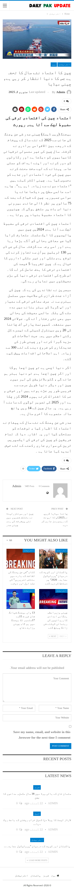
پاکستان (36, 875)
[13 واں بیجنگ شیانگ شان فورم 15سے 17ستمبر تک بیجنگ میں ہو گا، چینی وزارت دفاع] (20, 599)
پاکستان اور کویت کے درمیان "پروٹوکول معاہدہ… (37, 846)
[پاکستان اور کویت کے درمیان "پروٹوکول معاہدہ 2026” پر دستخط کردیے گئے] (53, 559)
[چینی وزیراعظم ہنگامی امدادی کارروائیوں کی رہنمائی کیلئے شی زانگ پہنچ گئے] (53, 599)
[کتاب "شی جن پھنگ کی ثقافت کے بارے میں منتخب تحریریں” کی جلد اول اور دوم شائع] (20, 559)
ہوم (53, 875)
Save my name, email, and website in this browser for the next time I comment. (41, 734)
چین (54, 64)
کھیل (37, 813)
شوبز (37, 787)
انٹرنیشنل (64, 64)
